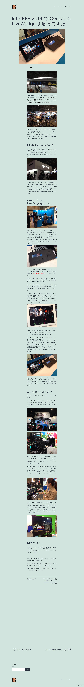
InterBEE (50, 580)
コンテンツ (52, 582)
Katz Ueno (32, 579)
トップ (54, 6)
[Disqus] (42, 601)
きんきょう (49, 578)
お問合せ (66, 6)
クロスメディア (46, 582)
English (70, 6)
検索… (13, 666)
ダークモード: (79, 685)
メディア (53, 578)
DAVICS (47, 580)
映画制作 (55, 583)
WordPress (69, 679)
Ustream (30, 273)
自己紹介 (60, 6)
